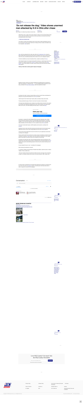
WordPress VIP (69, 393)
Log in (48, 180)
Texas (55, 263)
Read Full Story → (33, 22)
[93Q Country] (7, 387)
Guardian (20, 126)
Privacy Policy (28, 383)
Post (46, 58)
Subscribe (50, 360)
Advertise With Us (54, 386)
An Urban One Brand (76, 393)
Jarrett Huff (58, 195)
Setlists (59, 1)
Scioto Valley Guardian (30, 84)
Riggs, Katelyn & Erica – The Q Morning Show (59, 59)
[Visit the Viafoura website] (49, 197)
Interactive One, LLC (12, 393)
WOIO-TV (33, 62)
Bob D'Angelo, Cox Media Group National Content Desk (25, 31)
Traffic (63, 1)
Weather (41, 1)
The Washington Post (41, 54)
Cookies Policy (40, 383)
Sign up (50, 180)
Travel (55, 195)
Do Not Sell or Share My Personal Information (57, 384)
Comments (58, 31)
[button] (41, 20)
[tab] (18, 186)
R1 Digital (27, 388)
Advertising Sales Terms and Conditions (69, 389)
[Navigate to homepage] (4, 2)
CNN (25, 43)
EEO (39, 388)
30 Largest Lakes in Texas (57, 332)
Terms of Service (28, 386)
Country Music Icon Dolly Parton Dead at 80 (23, 22)
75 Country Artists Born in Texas (58, 264)
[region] (33, 189)
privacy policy (39, 362)
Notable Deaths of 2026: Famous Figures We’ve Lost (60, 127)
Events (46, 1)
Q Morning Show (36, 1)
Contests (29, 1)
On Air (24, 1)
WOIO (45, 105)
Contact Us (40, 386)
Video (20, 54)
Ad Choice (66, 383)
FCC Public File (54, 388)
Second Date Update (52, 1)
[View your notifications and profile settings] (73, 2)
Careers (65, 386)
